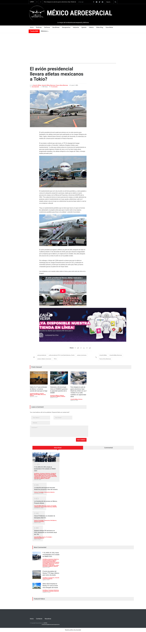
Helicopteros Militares (55, 396)
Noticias (39, 27)
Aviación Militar (37, 85)
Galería (91, 27)
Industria (76, 27)
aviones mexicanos (81, 355)
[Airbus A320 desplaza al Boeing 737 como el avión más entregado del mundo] (36, 586)
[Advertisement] (73, 46)
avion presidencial (41, 355)
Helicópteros (37, 477)
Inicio (32, 27)
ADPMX (45, 623)
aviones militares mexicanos (44, 359)
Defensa (47, 27)
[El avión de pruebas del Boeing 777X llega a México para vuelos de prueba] (36, 574)
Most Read (57, 448)
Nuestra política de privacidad (73, 630)
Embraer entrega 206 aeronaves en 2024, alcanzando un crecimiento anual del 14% (45, 532)
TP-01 (55, 359)
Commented (108, 448)
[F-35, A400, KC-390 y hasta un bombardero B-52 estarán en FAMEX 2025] (45, 457)
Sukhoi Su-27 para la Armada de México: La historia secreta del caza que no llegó (60, 2)
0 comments (54, 86)
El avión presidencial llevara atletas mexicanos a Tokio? (56, 74)
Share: (72, 348)
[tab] (57, 448)
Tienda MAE (34, 31)
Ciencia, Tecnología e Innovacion (42, 492)
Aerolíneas (55, 27)
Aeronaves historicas (45, 473)
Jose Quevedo (35, 86)
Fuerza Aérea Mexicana (62, 85)
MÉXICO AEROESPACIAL (79, 13)
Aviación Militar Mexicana (48, 85)
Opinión (83, 27)
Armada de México (34, 393)
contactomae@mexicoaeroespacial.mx (50, 624)
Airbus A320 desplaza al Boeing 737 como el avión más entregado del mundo (50, 585)
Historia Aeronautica (39, 521)
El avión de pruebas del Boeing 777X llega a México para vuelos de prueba (51, 573)
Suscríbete (109, 27)
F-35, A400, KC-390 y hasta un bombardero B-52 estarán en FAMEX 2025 (45, 469)
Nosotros (48, 619)
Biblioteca (44, 31)
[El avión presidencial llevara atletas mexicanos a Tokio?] (58, 108)
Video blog (99, 27)
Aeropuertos (66, 27)
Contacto (39, 619)
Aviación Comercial (43, 474)
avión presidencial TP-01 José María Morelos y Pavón (61, 355)
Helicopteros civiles (45, 477)
